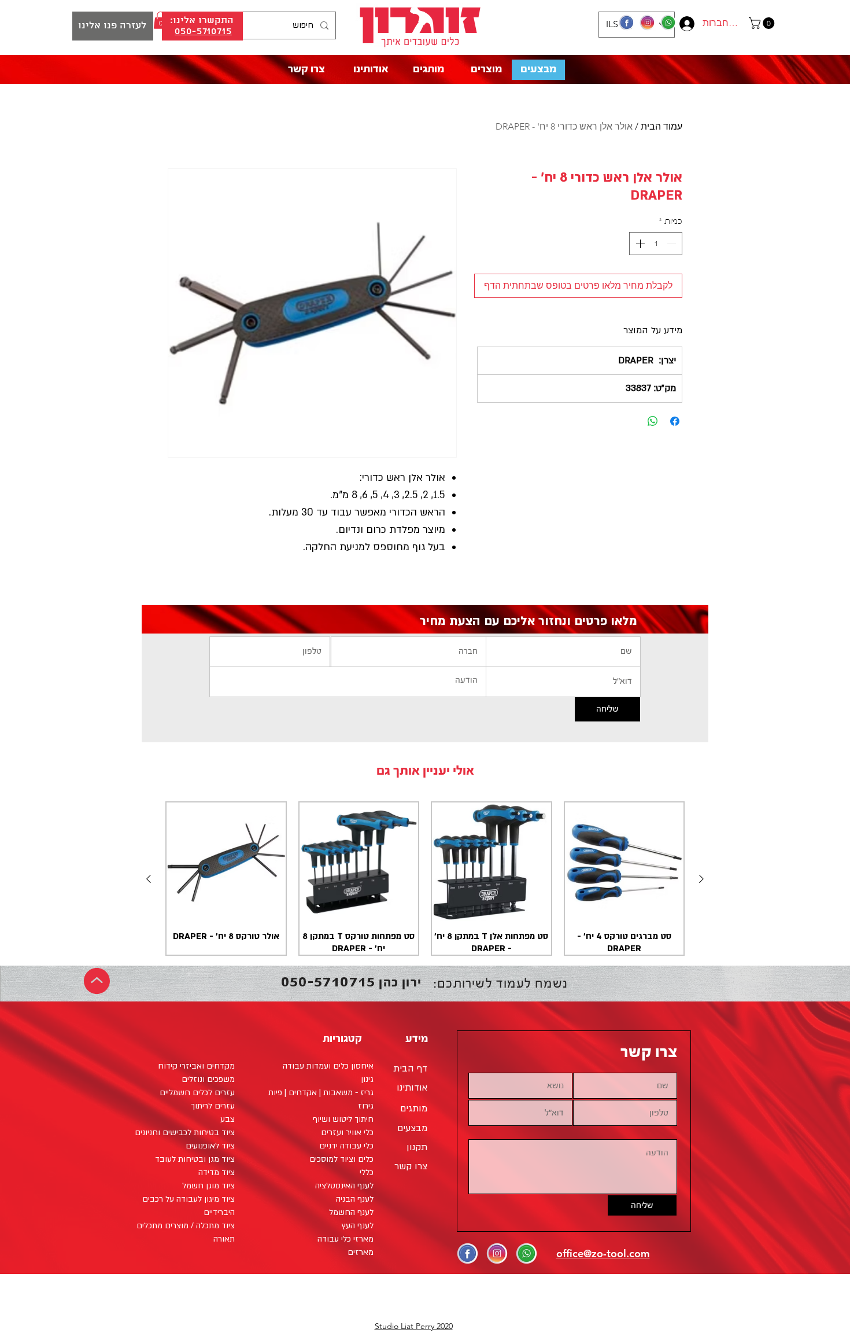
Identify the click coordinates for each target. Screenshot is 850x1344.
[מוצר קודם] (701, 879)
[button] (763, 23)
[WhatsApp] (668, 22)
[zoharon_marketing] (648, 22)
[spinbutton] (655, 244)
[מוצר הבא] (149, 879)
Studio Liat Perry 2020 (414, 1326)
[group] (425, 879)
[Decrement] (672, 244)
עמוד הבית (661, 126)
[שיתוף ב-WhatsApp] (653, 421)
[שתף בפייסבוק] (675, 421)
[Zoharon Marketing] (627, 22)
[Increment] (639, 244)
